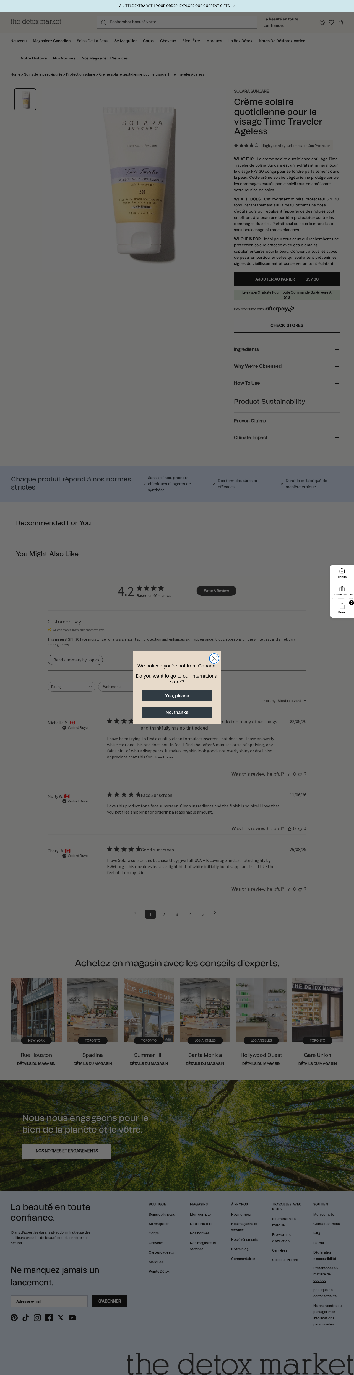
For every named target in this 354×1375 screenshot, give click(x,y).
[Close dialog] (214, 658)
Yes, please (177, 695)
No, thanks (177, 712)
